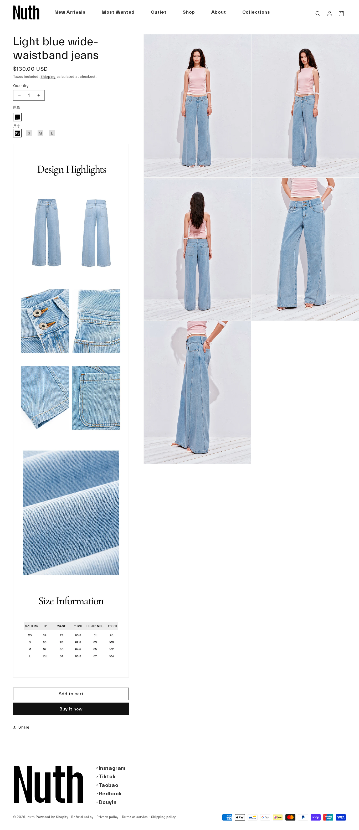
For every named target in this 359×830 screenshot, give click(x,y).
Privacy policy (107, 816)
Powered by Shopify (52, 816)
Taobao (109, 785)
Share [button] (23, 727)
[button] (218, 12)
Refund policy (82, 816)
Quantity (20, 86)
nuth (31, 816)
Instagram (112, 768)
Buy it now (71, 709)
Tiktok (107, 776)
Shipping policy (163, 816)
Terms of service (135, 816)
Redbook (110, 793)
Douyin (108, 802)
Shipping (48, 77)
